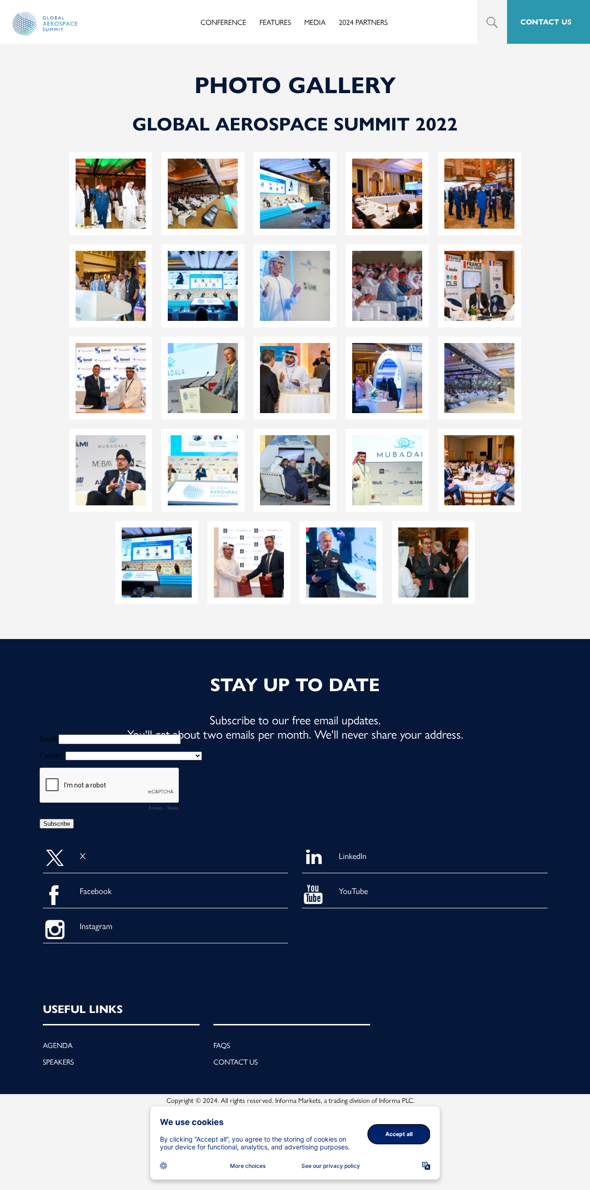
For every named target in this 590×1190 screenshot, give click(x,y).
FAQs (221, 1045)
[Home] (45, 24)
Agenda (57, 1045)
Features (275, 22)
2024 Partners (363, 22)
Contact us (235, 1061)
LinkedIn (352, 855)
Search (492, 22)
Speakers (58, 1061)
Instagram (96, 925)
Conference (223, 22)
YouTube (353, 890)
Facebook (96, 890)
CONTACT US (546, 22)
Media (314, 22)
